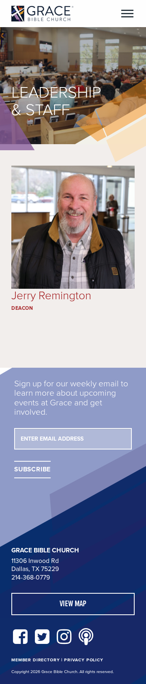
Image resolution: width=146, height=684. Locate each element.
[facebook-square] (20, 637)
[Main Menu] (127, 13)
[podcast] (86, 637)
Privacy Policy (83, 660)
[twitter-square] (42, 637)
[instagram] (64, 637)
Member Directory (35, 660)
